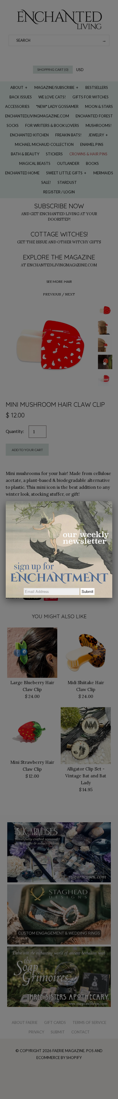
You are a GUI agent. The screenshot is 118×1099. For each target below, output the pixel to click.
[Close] (112, 501)
